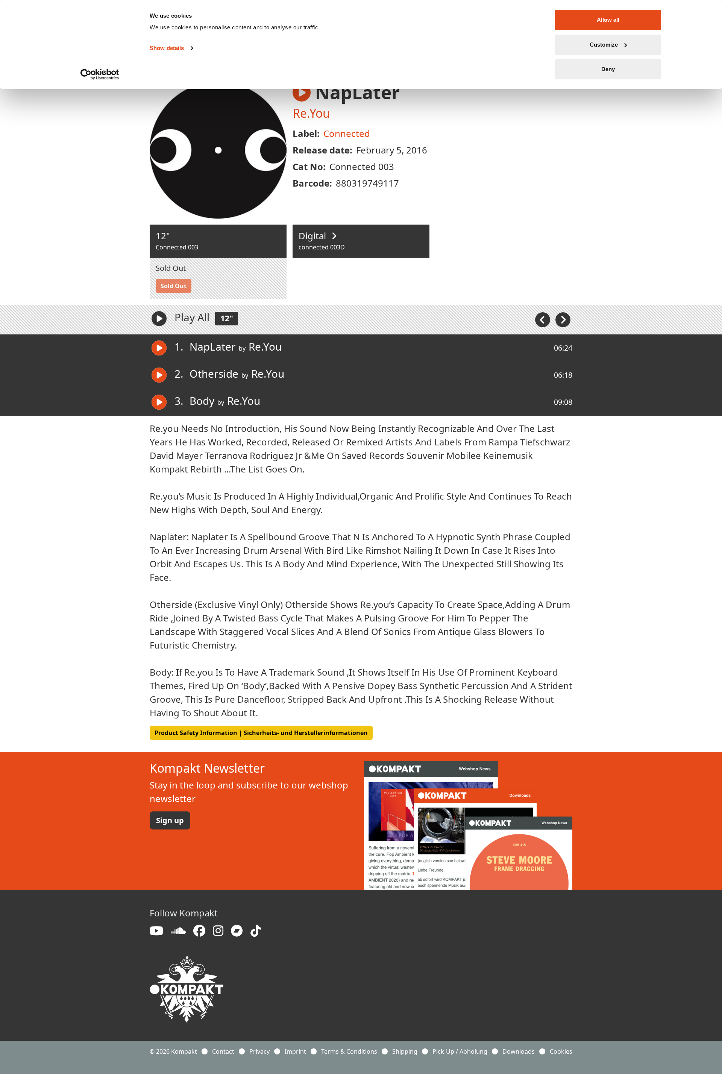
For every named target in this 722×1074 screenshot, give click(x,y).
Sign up (170, 820)
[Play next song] (563, 319)
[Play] (159, 318)
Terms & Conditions (349, 1051)
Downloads (518, 1051)
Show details (167, 48)
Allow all (608, 20)
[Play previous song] (543, 319)
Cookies (561, 1051)
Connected (346, 133)
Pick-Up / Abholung (459, 1051)
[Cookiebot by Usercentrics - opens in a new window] (100, 74)
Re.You (311, 113)
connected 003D (322, 247)
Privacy (259, 1051)
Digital (313, 235)
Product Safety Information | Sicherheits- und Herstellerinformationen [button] (261, 733)
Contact (223, 1051)
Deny (608, 69)
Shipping (404, 1051)
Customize (604, 44)
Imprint (295, 1051)
